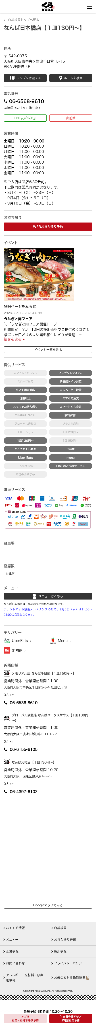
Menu (63, 640)
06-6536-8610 (24, 702)
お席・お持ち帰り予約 (25, 1018)
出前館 (70, 118)
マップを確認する (29, 78)
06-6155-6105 (24, 749)
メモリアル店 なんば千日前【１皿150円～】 (44, 673)
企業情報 (12, 951)
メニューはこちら (50, 596)
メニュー (12, 939)
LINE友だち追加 (25, 118)
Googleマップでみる (48, 905)
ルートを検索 (73, 78)
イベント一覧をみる (48, 349)
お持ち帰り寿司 (65, 939)
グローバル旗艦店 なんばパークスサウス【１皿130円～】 (50, 718)
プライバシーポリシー (69, 963)
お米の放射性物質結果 (69, 977)
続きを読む (13, 339)
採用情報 (60, 951)
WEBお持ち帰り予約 (48, 226)
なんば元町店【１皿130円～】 (34, 762)
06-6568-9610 (26, 101)
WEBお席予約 (70, 1018)
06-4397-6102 (24, 791)
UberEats (20, 640)
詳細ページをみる (18, 306)
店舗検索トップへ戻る (23, 19)
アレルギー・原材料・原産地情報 (24, 977)
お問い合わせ (15, 963)
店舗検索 (60, 927)
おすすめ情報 (15, 927)
